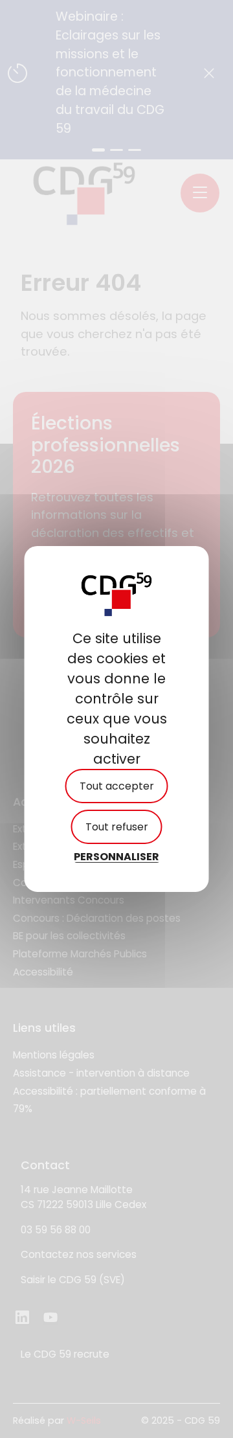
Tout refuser (116, 826)
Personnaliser (116, 856)
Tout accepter (117, 786)
